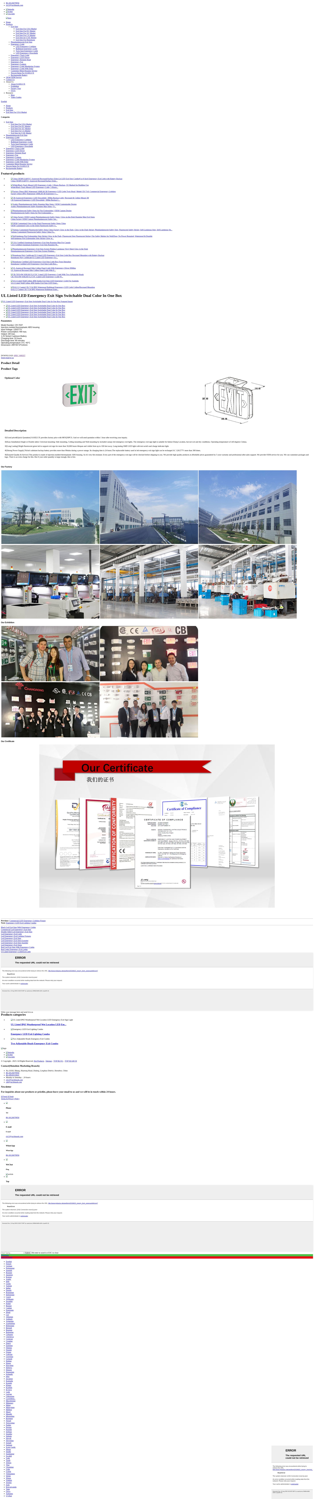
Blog (13, 95)
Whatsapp (5, 1255)
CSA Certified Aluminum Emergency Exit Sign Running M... (35, 245)
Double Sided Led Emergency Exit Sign (16, 932)
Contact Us (10, 80)
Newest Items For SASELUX (22, 73)
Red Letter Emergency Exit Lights (14, 949)
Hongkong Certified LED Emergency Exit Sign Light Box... (34, 264)
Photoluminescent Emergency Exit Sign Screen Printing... (33, 251)
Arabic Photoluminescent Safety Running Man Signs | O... (33, 206)
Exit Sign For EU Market (25, 31)
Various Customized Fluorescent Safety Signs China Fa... (33, 232)
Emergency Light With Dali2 (22, 69)
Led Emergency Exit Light (11, 934)
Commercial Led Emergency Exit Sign (16, 930)
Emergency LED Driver (20, 57)
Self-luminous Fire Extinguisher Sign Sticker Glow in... (32, 238)
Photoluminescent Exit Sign (21, 42)
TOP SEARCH (71, 1061)
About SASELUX (18, 84)
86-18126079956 (12, 1118)
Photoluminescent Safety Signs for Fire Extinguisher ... (32, 213)
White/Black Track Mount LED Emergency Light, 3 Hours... (34, 187)
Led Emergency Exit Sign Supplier (14, 943)
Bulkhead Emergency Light (26, 49)
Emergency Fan (17, 62)
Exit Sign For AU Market (25, 33)
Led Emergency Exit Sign (11, 938)
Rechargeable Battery (19, 75)
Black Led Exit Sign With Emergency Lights (18, 927)
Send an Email (6, 1257)
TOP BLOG (58, 1061)
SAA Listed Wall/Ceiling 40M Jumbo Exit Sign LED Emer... (34, 283)
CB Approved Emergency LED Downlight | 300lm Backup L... (35, 200)
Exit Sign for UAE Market (26, 38)
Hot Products (39, 1061)
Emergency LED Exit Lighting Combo (21, 923)
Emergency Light (17, 44)
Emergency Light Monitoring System (25, 66)
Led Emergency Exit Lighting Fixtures (16, 936)
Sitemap (49, 1061)
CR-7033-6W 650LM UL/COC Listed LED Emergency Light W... (37, 277)
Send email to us (7, 358)
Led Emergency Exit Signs (11, 945)
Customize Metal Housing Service (24, 71)
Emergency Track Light (20, 55)
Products (9, 24)
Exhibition (15, 86)
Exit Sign (14, 27)
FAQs (13, 91)
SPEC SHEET (19, 355)
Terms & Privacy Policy (10, 1099)
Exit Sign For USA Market (26, 29)
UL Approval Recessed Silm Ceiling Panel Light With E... (33, 270)
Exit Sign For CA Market (25, 35)
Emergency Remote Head (21, 60)
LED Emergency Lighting (26, 46)
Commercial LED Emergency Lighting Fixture (27, 921)
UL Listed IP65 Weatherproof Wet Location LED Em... (38, 1024)
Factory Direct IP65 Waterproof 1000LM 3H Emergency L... (34, 194)
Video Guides (16, 97)
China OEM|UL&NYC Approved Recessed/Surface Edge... (34, 181)
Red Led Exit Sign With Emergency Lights (17, 947)
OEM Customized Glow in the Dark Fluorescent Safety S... (34, 226)
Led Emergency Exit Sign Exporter (14, 941)
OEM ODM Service (14, 77)
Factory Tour (16, 88)
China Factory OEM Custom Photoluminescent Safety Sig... (34, 219)
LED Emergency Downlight (27, 53)
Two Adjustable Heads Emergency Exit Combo (34, 1043)
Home (8, 22)
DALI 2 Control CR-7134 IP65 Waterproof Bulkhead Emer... (35, 289)
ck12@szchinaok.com (14, 1136)
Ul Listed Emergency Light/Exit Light (16, 952)
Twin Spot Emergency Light (27, 51)
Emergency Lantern (18, 64)
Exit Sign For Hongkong (25, 40)
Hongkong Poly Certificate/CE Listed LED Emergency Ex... (34, 258)
